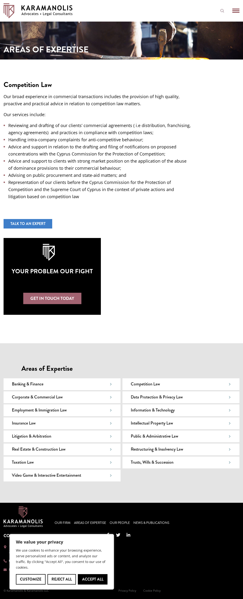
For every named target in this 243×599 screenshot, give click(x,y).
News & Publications (151, 523)
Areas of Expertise (90, 523)
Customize (30, 579)
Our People (120, 523)
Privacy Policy (127, 590)
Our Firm (62, 523)
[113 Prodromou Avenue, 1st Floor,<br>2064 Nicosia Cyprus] (5, 547)
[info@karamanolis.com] (5, 569)
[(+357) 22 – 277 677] (5, 560)
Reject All (61, 579)
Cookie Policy (152, 590)
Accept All (92, 579)
